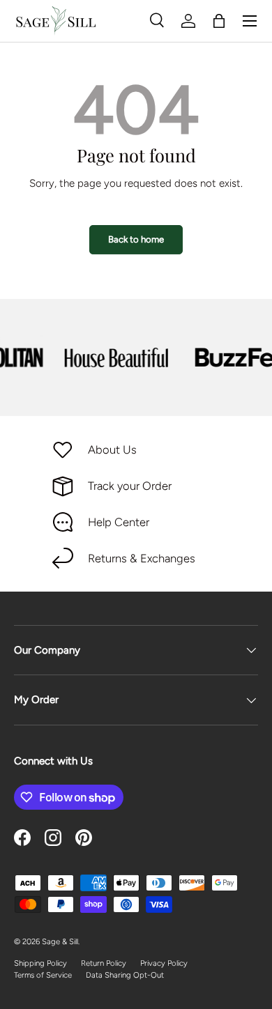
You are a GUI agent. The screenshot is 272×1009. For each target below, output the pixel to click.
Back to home (136, 239)
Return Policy (103, 963)
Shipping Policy (40, 963)
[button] (219, 21)
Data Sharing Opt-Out (125, 975)
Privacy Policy (164, 963)
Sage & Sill (60, 941)
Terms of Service (43, 975)
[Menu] (249, 21)
